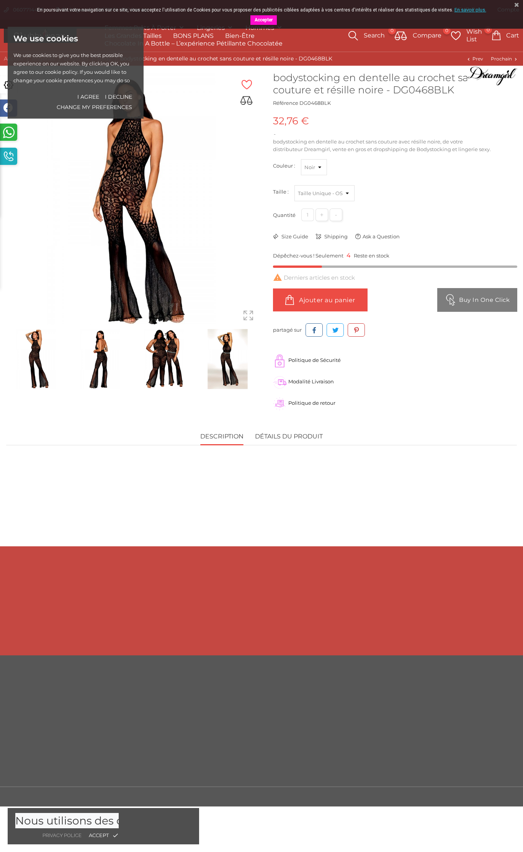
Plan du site (323, 759)
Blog (314, 770)
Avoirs (445, 725)
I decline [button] (118, 96)
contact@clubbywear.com (473, 634)
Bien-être (240, 35)
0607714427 (58, 634)
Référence (285, 103)
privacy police (62, 835)
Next (258, 360)
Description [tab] (222, 436)
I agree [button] (88, 96)
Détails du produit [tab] (289, 436)
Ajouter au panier (326, 300)
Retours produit (457, 702)
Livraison (320, 690)
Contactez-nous (328, 747)
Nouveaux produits (203, 702)
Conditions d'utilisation (338, 713)
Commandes (454, 713)
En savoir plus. (470, 10)
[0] (401, 36)
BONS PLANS (193, 35)
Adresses (449, 736)
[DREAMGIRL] (492, 76)
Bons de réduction (461, 747)
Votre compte (463, 674)
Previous (9, 360)
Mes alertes (452, 771)
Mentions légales (330, 702)
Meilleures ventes (200, 713)
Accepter (264, 20)
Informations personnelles (471, 690)
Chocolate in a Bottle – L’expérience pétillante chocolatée (194, 43)
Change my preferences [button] (94, 107)
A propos (319, 725)
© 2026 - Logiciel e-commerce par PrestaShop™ (65, 796)
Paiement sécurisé (332, 736)
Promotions (193, 690)
